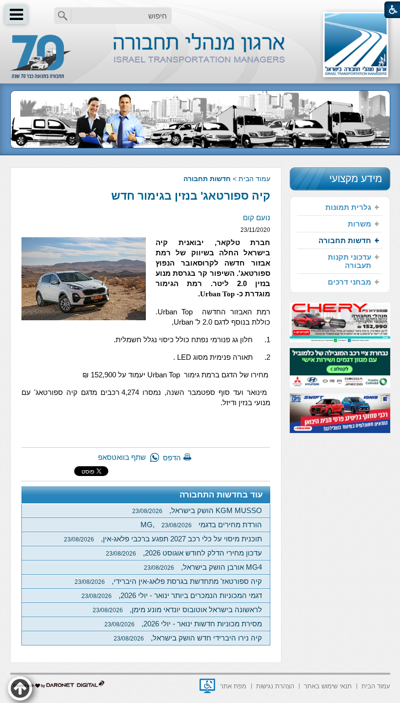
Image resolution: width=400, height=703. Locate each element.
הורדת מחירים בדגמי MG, (201, 524)
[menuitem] (339, 207)
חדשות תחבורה (207, 179)
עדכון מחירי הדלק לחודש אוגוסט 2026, (184, 553)
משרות (359, 224)
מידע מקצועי (355, 178)
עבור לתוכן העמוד (200, 9)
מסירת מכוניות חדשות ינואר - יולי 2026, (183, 624)
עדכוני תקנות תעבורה (349, 261)
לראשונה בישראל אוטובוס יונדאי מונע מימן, (177, 609)
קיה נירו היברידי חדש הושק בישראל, (188, 638)
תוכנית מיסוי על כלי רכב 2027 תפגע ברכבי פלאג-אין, (163, 539)
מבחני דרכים (349, 282)
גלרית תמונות (348, 207)
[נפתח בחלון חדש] (207, 686)
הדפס (172, 458)
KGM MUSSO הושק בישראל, (197, 510)
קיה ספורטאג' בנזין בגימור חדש (190, 195)
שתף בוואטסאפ (122, 457)
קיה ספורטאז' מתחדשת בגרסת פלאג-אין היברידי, (168, 581)
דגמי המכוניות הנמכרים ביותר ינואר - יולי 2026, (171, 595)
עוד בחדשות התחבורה (221, 494)
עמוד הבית (254, 179)
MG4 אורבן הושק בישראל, (203, 567)
